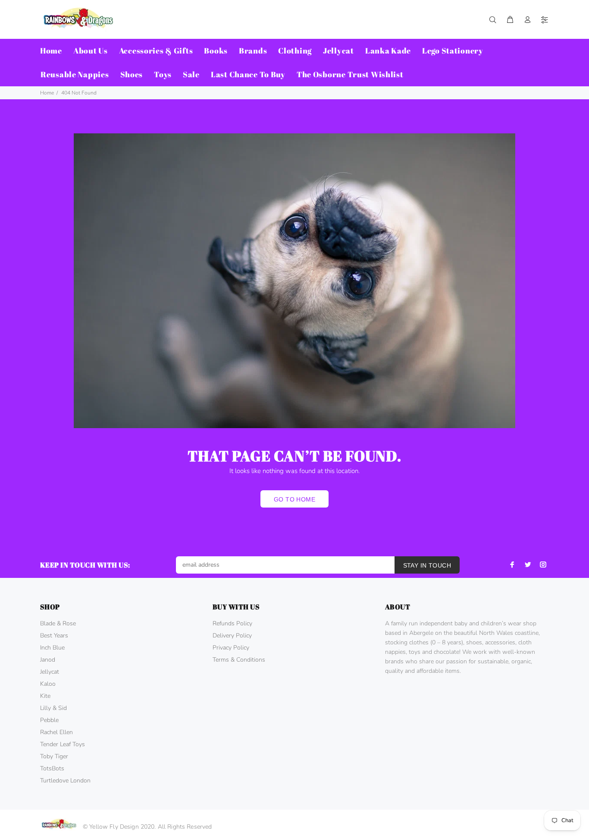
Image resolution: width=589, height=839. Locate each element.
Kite (45, 696)
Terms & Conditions (239, 660)
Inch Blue (52, 647)
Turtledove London (65, 780)
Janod (47, 660)
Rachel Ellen (56, 732)
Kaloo (48, 684)
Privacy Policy (231, 647)
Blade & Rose (58, 623)
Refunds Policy (232, 623)
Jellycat (49, 672)
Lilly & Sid (53, 708)
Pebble (49, 720)
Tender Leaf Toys (62, 744)
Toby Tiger (54, 756)
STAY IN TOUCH (427, 565)
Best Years (54, 635)
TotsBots (52, 768)
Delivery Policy (232, 635)
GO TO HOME (294, 499)
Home (47, 92)
